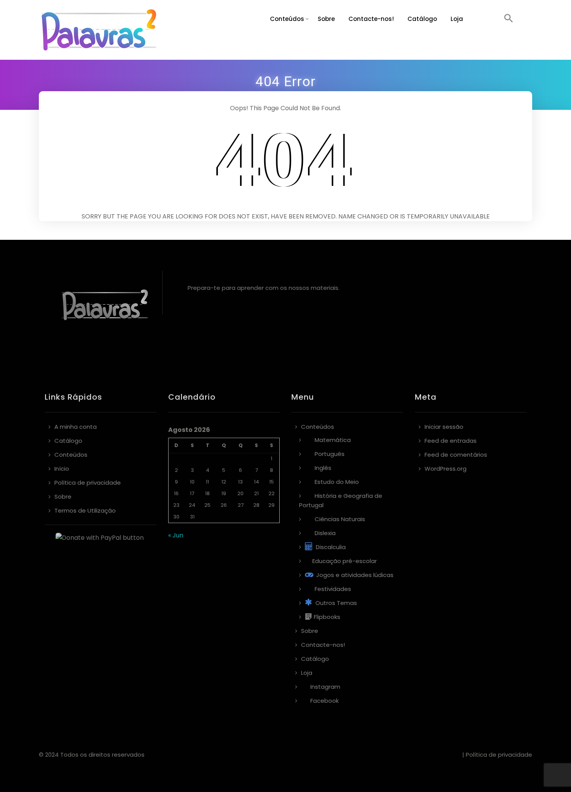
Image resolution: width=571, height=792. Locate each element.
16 (176, 493)
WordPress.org (446, 468)
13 (240, 481)
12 (223, 481)
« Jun (175, 535)
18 (207, 493)
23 (176, 505)
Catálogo (422, 19)
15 (271, 481)
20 (240, 493)
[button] (509, 19)
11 (207, 481)
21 (256, 493)
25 (207, 505)
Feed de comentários (456, 455)
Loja (457, 19)
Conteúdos (287, 19)
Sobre (326, 19)
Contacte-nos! (371, 19)
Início (61, 468)
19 (223, 493)
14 (256, 481)
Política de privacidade (87, 482)
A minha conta (75, 427)
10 (192, 481)
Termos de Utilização (85, 510)
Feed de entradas (451, 441)
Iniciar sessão (444, 427)
